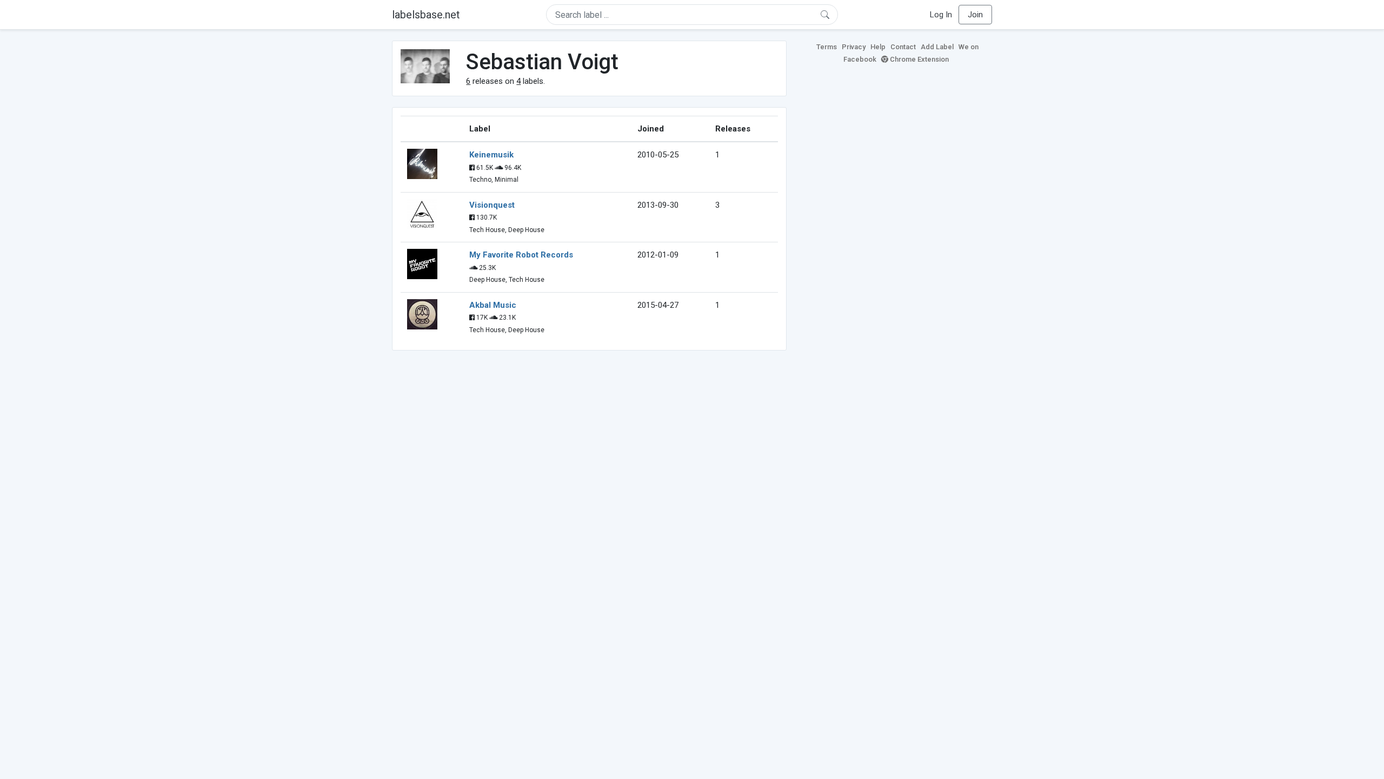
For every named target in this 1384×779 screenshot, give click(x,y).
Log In (941, 14)
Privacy (854, 47)
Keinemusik (491, 155)
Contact (903, 47)
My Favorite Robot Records (521, 255)
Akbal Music (492, 305)
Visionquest (492, 205)
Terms (826, 47)
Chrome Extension (918, 59)
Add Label (937, 47)
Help (878, 47)
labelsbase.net (426, 14)
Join (975, 14)
